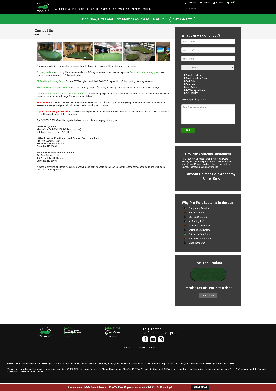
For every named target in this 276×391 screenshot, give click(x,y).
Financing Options (71, 334)
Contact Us (68, 336)
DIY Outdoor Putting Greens (78, 93)
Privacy (108, 330)
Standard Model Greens (73, 332)
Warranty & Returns (112, 332)
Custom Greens (111, 336)
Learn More (208, 295)
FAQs (107, 334)
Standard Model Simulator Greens (53, 87)
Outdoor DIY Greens (71, 330)
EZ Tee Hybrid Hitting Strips (51, 81)
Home (36, 34)
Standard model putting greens (145, 72)
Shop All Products (71, 328)
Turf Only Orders (45, 72)
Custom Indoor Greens (48, 93)
